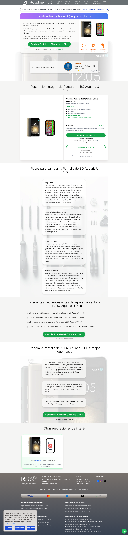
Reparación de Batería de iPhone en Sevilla (34, 508)
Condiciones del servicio (81, 489)
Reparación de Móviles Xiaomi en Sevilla (77, 524)
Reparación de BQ (53, 9)
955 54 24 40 (46, 481)
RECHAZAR (31, 528)
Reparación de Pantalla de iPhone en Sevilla (34, 506)
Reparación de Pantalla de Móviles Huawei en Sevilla (84, 531)
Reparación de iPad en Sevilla (75, 502)
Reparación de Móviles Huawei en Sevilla (78, 529)
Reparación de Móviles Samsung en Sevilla (78, 519)
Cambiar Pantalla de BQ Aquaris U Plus (49, 44)
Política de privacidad (54, 489)
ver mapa (57, 476)
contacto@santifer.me (49, 484)
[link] (42, 451)
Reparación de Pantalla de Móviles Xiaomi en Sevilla (84, 526)
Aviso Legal (43, 489)
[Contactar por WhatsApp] (124, 531)
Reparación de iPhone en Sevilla (31, 502)
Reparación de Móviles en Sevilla (76, 516)
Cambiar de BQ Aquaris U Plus (42, 460)
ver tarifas (58, 49)
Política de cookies (67, 489)
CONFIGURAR (19, 528)
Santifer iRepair (26, 9)
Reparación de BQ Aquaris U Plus (70, 9)
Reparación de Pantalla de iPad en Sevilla (78, 506)
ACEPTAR (9, 528)
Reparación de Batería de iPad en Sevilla (78, 508)
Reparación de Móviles (39, 9)
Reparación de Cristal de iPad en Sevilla (77, 511)
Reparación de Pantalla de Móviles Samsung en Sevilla (84, 521)
